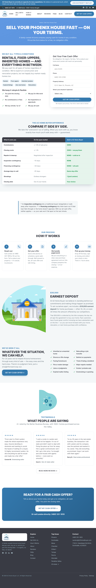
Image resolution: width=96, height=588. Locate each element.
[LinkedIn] (90, 8)
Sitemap (91, 575)
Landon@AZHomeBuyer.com (81, 540)
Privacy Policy (84, 575)
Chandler (54, 546)
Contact (68, 14)
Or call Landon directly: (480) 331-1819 (48, 514)
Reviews (47, 14)
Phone (55, 73)
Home (11, 14)
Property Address (58, 81)
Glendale (54, 558)
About (39, 14)
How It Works (28, 14)
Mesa (53, 543)
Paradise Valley (56, 561)
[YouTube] (93, 8)
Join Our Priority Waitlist (82, 3)
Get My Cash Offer (84, 14)
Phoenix (54, 537)
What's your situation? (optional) (63, 89)
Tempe (53, 552)
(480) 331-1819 (10, 8)
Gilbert (53, 549)
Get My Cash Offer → (72, 99)
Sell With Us (19, 14)
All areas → (55, 564)
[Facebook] (83, 8)
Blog (61, 14)
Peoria (53, 555)
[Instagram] (87, 8)
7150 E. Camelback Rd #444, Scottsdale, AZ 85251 (81, 544)
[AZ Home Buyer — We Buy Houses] (4, 13)
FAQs (55, 14)
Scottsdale (54, 540)
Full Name (56, 65)
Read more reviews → (48, 471)
